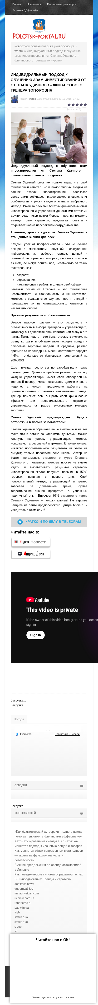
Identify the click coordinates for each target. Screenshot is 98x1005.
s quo (18, 926)
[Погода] (23, 733)
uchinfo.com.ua (24, 898)
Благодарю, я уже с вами (53, 997)
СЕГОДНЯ (21, 785)
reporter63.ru (23, 903)
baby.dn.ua (22, 907)
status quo (21, 917)
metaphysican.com (27, 893)
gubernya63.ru (24, 888)
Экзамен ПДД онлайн (25, 10)
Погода (19, 719)
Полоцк (16, 4)
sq (16, 931)
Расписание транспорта (61, 4)
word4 (32, 98)
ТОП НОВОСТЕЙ (25, 813)
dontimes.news (24, 884)
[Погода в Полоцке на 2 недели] (67, 734)
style (17, 912)
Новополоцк (34, 4)
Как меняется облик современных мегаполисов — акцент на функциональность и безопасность (49, 855)
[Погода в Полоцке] (48, 728)
